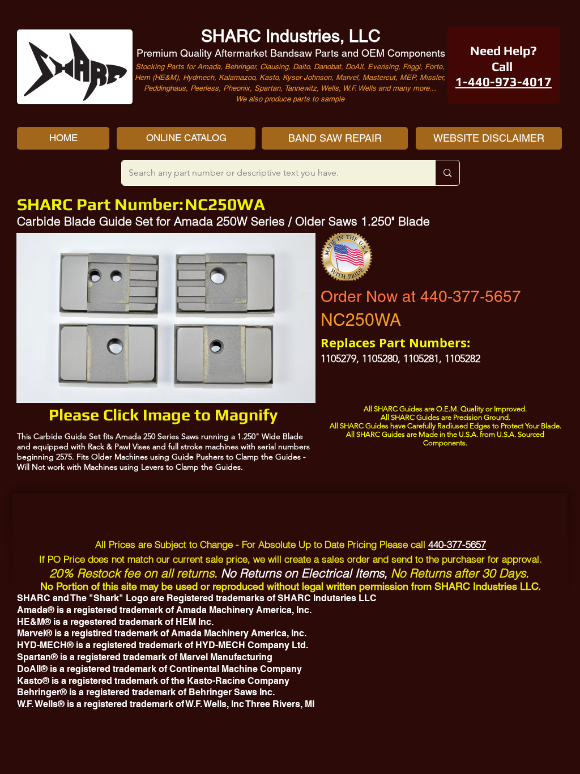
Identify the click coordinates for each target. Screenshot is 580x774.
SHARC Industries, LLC (291, 36)
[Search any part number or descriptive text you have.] (447, 172)
